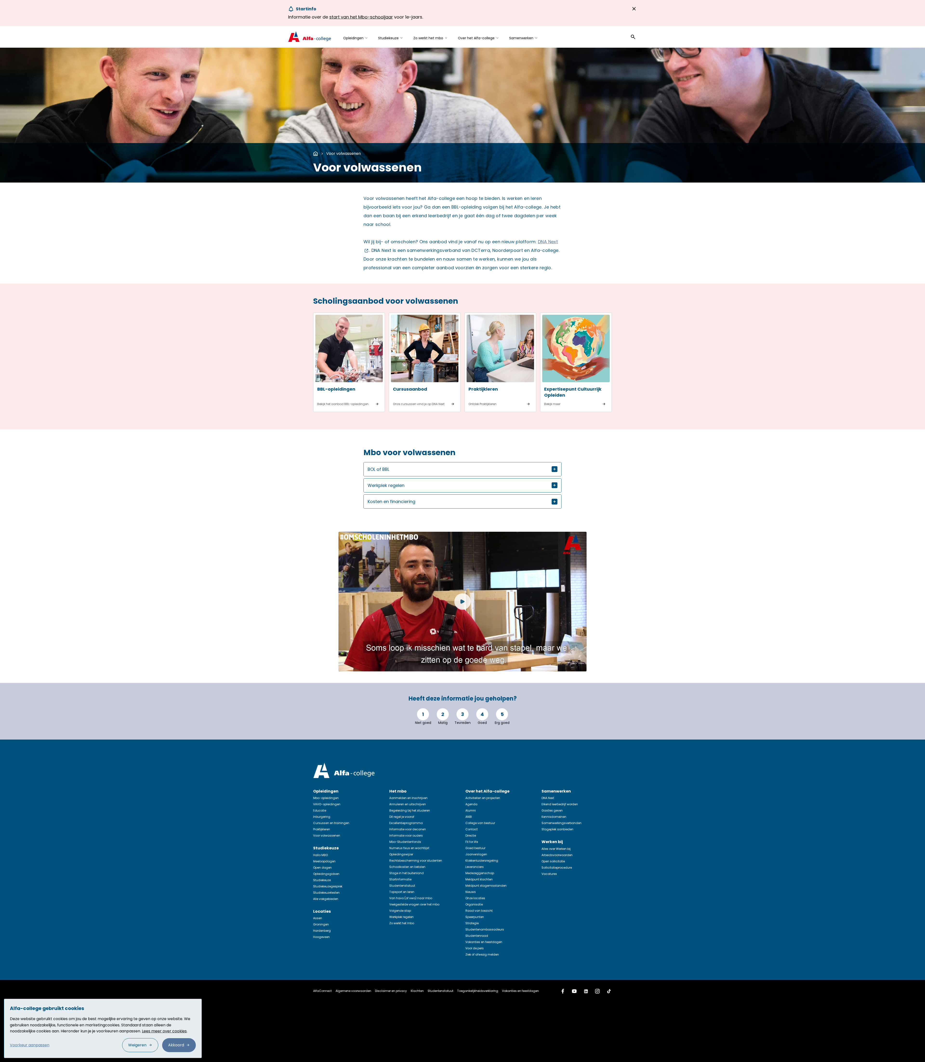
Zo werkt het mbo (401, 923)
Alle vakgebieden (325, 899)
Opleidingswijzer (401, 854)
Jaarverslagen (476, 854)
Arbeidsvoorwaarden (557, 855)
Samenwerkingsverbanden (561, 823)
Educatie (319, 810)
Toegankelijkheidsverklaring (477, 991)
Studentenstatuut (402, 886)
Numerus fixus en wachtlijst (409, 848)
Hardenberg (322, 931)
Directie (470, 835)
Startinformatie (400, 879)
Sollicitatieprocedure (557, 867)
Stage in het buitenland (406, 873)
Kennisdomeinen (554, 817)
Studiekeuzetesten (326, 893)
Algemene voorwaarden (353, 991)
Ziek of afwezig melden (482, 954)
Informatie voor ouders (406, 835)
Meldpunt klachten (479, 879)
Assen (317, 918)
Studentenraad (476, 936)
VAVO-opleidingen (326, 804)
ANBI (468, 817)
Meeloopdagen (324, 861)
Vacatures (549, 874)
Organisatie (474, 904)
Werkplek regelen (401, 917)
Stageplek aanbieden (557, 829)
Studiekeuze (322, 880)
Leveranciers (474, 867)
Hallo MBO (320, 855)
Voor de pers (474, 948)
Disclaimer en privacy (391, 991)
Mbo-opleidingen (326, 798)
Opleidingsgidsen (326, 874)
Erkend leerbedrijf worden (560, 804)
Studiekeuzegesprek (327, 886)
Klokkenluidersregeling (481, 861)
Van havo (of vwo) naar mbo (410, 898)
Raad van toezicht (479, 911)
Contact (471, 829)
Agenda (471, 804)
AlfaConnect (322, 991)
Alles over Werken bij (556, 849)
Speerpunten (474, 917)
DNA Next (548, 798)
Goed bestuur (475, 848)
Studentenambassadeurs (484, 929)
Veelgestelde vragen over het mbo (414, 904)
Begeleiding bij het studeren (409, 810)
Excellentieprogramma (406, 823)
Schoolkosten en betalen (407, 867)
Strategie (472, 923)
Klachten (417, 991)
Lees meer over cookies (164, 1031)
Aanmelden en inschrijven (408, 798)
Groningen (321, 924)
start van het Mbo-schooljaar (361, 17)
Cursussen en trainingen (331, 823)
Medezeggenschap (479, 873)
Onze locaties (475, 898)
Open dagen (322, 867)
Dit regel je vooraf (401, 817)
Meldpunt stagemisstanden (486, 886)
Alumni (470, 810)
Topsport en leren (401, 892)
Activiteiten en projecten (482, 798)
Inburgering (321, 817)
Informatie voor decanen (407, 829)
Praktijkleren (321, 829)
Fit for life (471, 842)
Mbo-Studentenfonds (405, 842)
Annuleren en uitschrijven (407, 804)
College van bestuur (480, 823)
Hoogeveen (321, 937)
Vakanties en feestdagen (483, 942)
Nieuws (470, 892)
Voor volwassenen (343, 153)
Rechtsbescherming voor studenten (415, 861)
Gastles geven (552, 810)
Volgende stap (400, 911)
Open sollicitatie (553, 861)
